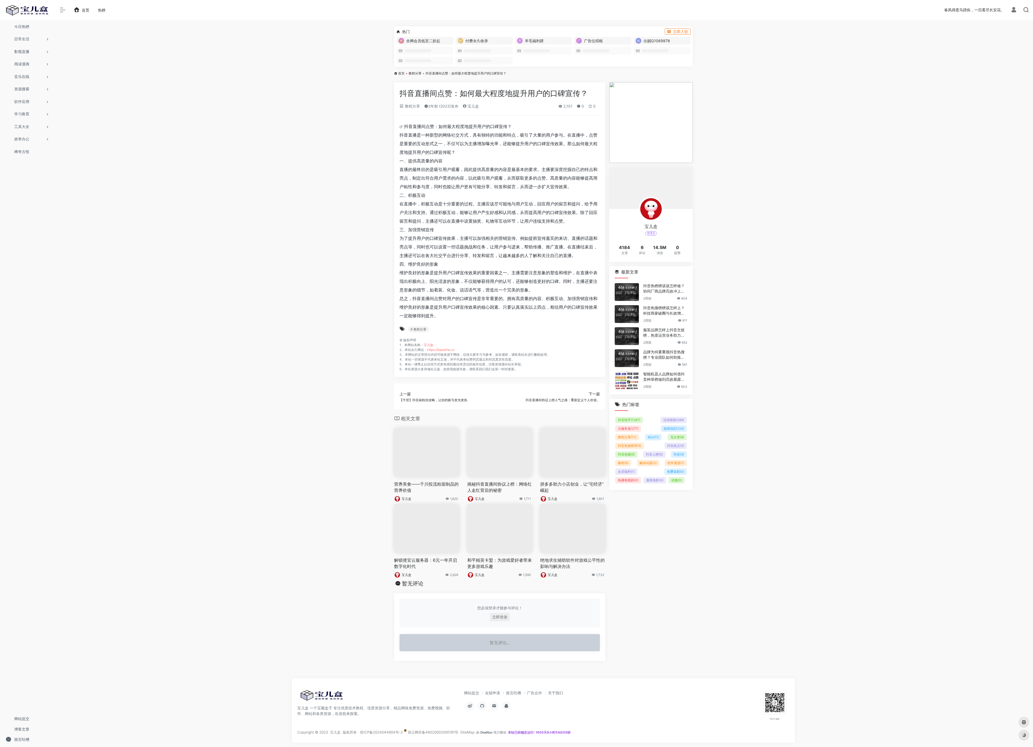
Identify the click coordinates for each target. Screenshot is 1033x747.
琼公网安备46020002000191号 (432, 732)
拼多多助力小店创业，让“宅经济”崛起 (572, 487)
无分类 (677, 437)
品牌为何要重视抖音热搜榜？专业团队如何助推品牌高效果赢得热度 (664, 355)
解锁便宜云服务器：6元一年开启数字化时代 (425, 563)
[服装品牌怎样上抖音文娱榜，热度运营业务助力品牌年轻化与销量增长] (627, 336)
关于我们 (555, 693)
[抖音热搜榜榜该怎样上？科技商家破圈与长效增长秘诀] (627, 314)
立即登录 (499, 617)
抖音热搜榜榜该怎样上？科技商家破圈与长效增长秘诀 (664, 310)
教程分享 (415, 73)
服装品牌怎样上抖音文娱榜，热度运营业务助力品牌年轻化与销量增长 (664, 333)
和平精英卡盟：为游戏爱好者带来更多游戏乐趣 (499, 563)
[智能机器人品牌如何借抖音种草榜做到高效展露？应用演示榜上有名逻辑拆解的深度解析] (627, 380)
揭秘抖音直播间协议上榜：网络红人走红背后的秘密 (499, 487)
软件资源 (675, 463)
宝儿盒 (472, 106)
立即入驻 (680, 31)
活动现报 (673, 420)
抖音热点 (675, 446)
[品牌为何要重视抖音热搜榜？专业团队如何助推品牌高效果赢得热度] (627, 358)
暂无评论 (412, 583)
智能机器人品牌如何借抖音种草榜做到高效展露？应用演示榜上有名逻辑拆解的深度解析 (664, 377)
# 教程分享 (418, 329)
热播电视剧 (628, 480)
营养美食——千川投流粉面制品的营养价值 (426, 487)
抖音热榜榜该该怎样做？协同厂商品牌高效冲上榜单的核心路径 (664, 288)
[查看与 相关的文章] (401, 126)
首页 (401, 73)
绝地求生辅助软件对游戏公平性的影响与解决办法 (572, 563)
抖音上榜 (654, 454)
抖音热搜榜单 (629, 446)
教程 (623, 463)
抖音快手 (629, 420)
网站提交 (471, 693)
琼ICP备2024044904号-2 (381, 732)
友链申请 (492, 693)
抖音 (679, 454)
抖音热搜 (626, 454)
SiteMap (467, 732)
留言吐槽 (513, 693)
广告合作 (534, 693)
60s (653, 437)
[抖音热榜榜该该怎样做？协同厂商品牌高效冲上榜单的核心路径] (627, 292)
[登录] (1014, 10)
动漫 (676, 480)
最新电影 (654, 480)
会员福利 (626, 471)
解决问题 (648, 463)
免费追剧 (675, 471)
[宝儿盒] (321, 697)
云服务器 (628, 428)
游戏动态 (673, 428)
